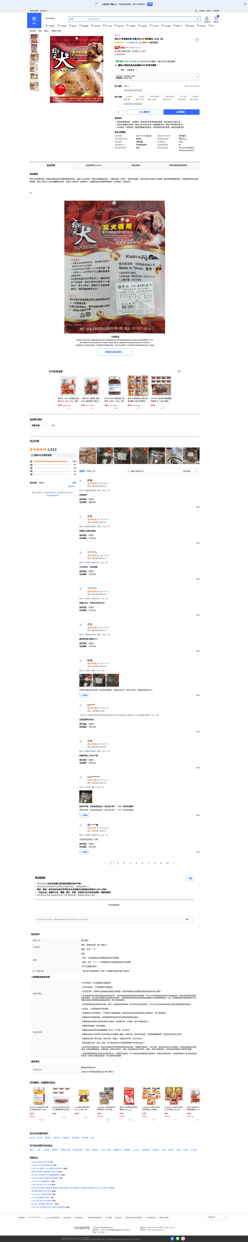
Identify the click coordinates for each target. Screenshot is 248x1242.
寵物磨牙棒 (117, 1150)
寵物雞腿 (127, 1150)
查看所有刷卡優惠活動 (133, 90)
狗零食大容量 (65, 1150)
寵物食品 (95, 1150)
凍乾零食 (48, 1138)
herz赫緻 (46, 1150)
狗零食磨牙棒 (77, 1150)
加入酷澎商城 (150, 1217)
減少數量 (124, 110)
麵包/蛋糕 (75, 1138)
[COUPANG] (82, 1229)
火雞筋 (178, 1150)
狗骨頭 (185, 1150)
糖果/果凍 (66, 1138)
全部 (71, 19)
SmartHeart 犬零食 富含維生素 (42, 1165)
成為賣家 (216, 11)
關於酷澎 (22, 1217)
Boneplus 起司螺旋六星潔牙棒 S (43, 1204)
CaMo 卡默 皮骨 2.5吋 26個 (41, 1185)
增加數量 (124, 113)
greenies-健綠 (106, 1150)
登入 (196, 11)
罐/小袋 (32, 1138)
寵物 (40, 31)
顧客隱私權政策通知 (95, 1217)
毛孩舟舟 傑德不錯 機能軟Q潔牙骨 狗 (44, 1172)
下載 (150, 4)
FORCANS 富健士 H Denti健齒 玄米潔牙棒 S (47, 1168)
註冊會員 (202, 11)
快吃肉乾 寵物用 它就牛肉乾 (41, 1191)
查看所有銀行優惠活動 (133, 104)
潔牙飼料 (194, 1150)
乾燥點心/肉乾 (56, 31)
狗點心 (46, 31)
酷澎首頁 (33, 31)
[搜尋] (197, 19)
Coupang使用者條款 (52, 1217)
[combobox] (190, 471)
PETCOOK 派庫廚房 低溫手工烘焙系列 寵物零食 (48, 1207)
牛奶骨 (163, 1150)
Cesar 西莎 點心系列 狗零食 (41, 1201)
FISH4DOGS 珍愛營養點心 (41, 1181)
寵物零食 (55, 1150)
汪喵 (38, 1150)
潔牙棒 (39, 1138)
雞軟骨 (171, 1150)
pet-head (136, 1150)
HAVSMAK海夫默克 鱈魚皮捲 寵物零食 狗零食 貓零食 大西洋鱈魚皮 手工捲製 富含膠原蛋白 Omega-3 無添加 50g (71, 1188)
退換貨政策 (67, 1217)
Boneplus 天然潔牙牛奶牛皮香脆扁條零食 (46, 1175)
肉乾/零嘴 (85, 1138)
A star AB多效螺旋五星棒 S (41, 1197)
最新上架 (91, 471)
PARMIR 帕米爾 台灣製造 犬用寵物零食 (45, 1178)
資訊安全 (118, 1217)
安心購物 (108, 1217)
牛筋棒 (87, 1150)
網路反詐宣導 (163, 1217)
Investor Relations (35, 1217)
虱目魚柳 (155, 1150)
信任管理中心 (79, 1217)
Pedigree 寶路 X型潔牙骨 (40, 1162)
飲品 (92, 1138)
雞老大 (32, 1150)
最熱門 (82, 471)
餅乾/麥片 (57, 1138)
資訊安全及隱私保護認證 (133, 1217)
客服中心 (209, 11)
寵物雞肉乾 (146, 1150)
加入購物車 (145, 112)
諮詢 (190, 878)
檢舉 (187, 919)
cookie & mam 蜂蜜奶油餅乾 (41, 1194)
